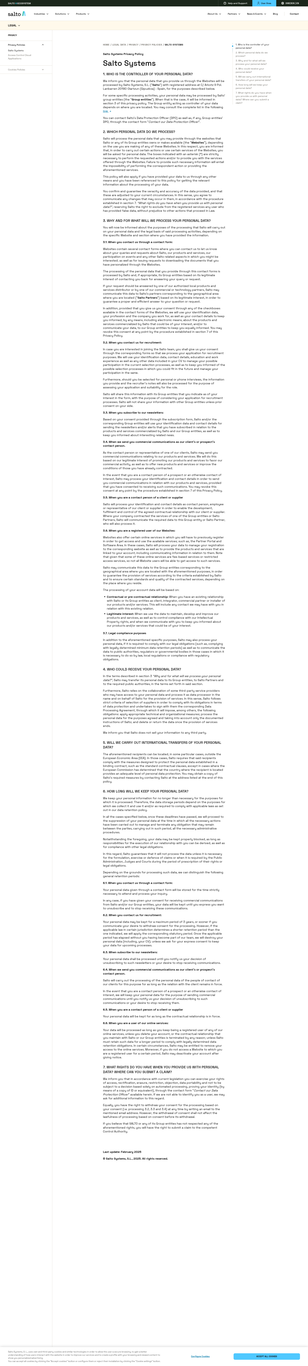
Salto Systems (16, 50)
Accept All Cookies (266, 1356)
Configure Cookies (200, 1356)
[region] (154, 1356)
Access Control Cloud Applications (19, 57)
